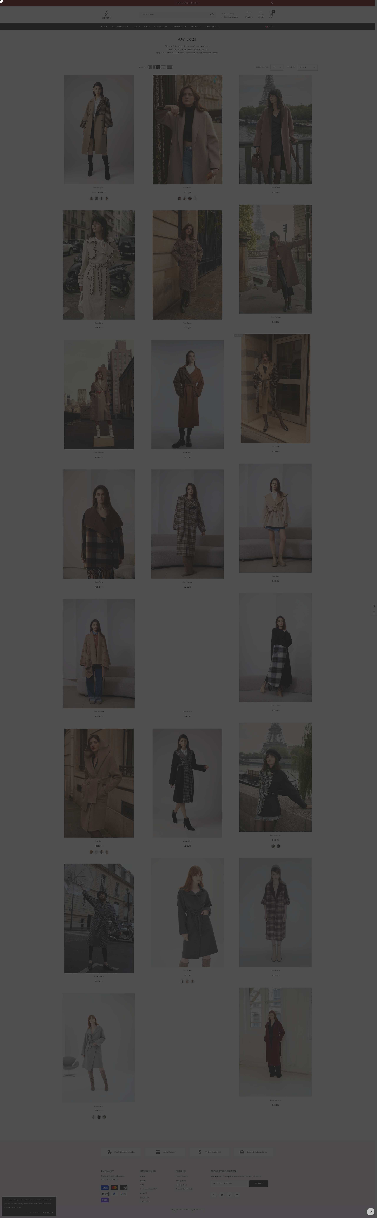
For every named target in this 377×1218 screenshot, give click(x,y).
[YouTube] (232, 627)
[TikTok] (226, 627)
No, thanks (225, 633)
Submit (223, 615)
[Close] (258, 574)
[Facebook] (214, 627)
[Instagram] (220, 627)
